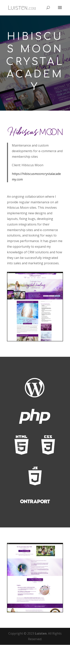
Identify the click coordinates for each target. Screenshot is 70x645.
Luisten (41, 633)
